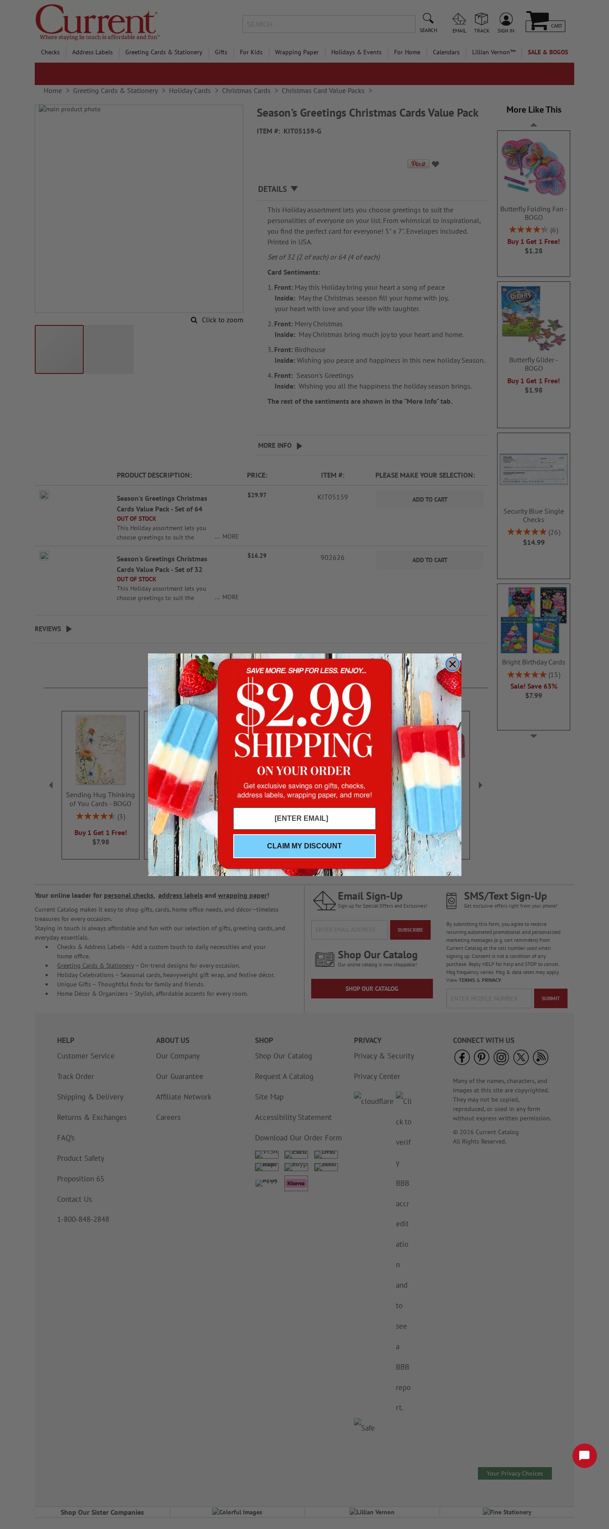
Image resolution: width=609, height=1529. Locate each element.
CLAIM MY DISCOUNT (304, 846)
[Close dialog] (452, 664)
